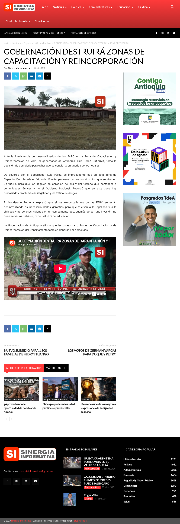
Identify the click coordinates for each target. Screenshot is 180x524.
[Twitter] (168, 33)
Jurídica (142, 7)
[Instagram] (162, 33)
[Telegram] (39, 76)
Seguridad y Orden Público (37, 43)
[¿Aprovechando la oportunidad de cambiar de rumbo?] (21, 389)
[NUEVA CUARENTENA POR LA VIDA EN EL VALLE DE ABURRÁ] (72, 462)
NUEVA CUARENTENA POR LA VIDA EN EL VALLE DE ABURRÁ (98, 462)
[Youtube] (173, 33)
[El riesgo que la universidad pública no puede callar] (60, 389)
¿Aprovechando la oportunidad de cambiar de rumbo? (20, 407)
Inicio (44, 7)
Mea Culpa (42, 21)
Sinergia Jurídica (92, 487)
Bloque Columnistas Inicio (17, 399)
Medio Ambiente (17, 21)
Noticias (58, 7)
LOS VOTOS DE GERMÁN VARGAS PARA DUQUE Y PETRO (92, 352)
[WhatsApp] (23, 76)
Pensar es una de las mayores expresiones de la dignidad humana (98, 407)
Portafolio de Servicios (83, 33)
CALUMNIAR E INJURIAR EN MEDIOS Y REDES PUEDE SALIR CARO (100, 480)
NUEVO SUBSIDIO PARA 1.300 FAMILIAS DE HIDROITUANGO (26, 352)
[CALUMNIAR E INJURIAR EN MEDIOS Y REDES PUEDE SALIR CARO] (72, 480)
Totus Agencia (80, 520)
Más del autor (56, 367)
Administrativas (99, 7)
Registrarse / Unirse (43, 33)
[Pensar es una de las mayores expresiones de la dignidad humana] (98, 389)
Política (76, 7)
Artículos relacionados (23, 367)
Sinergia (61, 33)
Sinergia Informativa (19, 68)
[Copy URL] (47, 76)
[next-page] (11, 419)
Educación (123, 7)
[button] (172, 7)
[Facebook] (156, 33)
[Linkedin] (31, 76)
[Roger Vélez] (69, 499)
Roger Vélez (91, 495)
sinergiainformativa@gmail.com (37, 471)
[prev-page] (6, 419)
